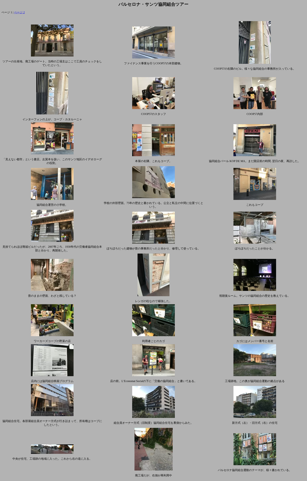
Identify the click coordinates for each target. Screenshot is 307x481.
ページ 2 (19, 12)
